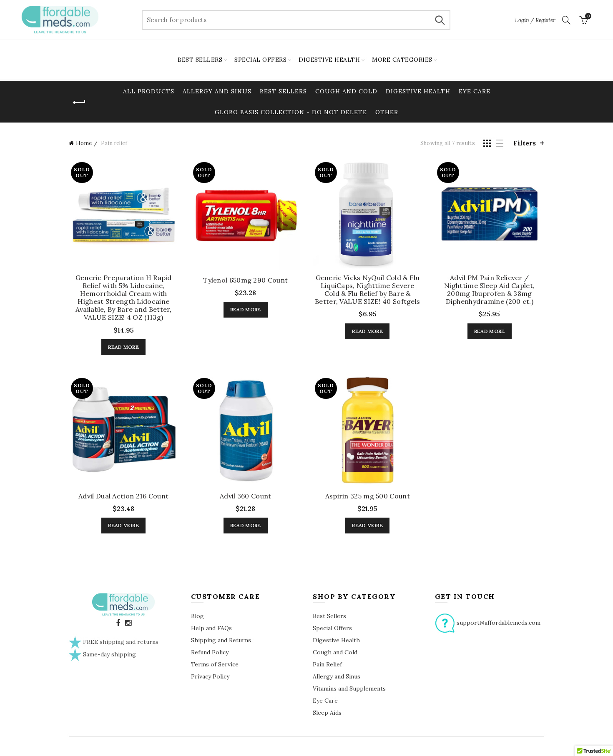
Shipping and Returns (221, 640)
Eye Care (474, 91)
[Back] (79, 102)
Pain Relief (327, 664)
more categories (402, 59)
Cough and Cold (346, 91)
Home (84, 143)
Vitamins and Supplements (349, 688)
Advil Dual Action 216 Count (123, 496)
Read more (123, 347)
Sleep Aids (327, 712)
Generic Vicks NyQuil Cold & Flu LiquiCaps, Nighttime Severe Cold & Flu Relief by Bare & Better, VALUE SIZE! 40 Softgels (367, 290)
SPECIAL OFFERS (260, 59)
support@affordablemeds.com (498, 622)
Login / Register (535, 20)
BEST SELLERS (200, 59)
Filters (524, 143)
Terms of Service (215, 664)
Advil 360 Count (245, 496)
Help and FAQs (211, 628)
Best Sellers (283, 91)
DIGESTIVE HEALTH (329, 59)
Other (386, 112)
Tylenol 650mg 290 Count (245, 280)
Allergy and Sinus (217, 91)
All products (148, 91)
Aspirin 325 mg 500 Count (367, 496)
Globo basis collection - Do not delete (291, 112)
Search (440, 20)
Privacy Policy (210, 676)
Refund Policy (210, 652)
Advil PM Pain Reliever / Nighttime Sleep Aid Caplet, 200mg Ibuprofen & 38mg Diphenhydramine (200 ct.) (489, 290)
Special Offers (332, 628)
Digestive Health (418, 91)
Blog (197, 616)
